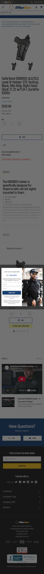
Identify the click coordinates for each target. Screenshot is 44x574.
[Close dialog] (41, 269)
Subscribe (11, 292)
